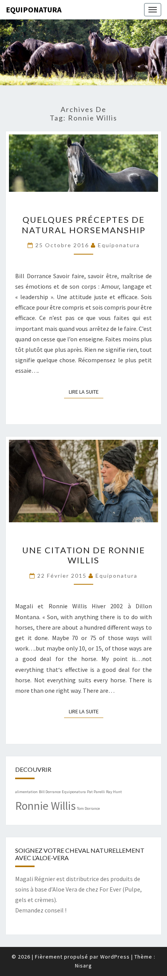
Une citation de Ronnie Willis (83, 555)
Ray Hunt (114, 791)
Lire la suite (86, 391)
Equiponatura (33, 9)
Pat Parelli (96, 791)
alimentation (26, 791)
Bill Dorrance (50, 791)
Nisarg (83, 965)
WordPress (115, 956)
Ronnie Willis (45, 806)
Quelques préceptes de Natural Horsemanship (84, 224)
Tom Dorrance (88, 808)
